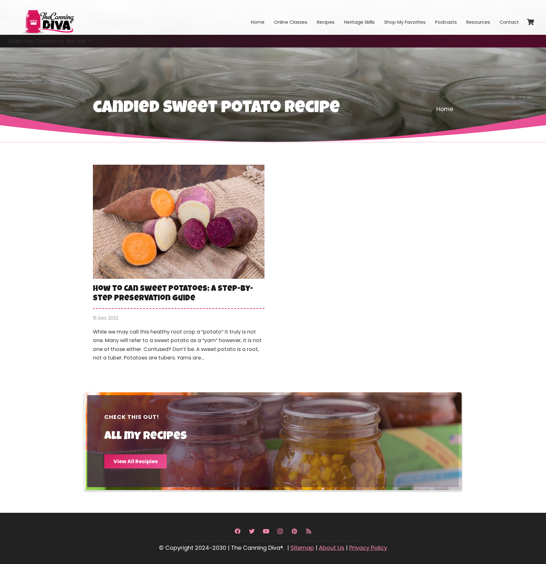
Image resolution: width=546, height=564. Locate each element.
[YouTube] (266, 531)
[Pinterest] (294, 531)
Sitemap (302, 548)
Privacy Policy (368, 548)
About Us (331, 548)
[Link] (48, 17)
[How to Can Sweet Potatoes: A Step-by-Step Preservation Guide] (178, 268)
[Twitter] (252, 531)
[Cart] (530, 22)
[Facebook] (237, 531)
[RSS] (308, 531)
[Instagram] (280, 531)
